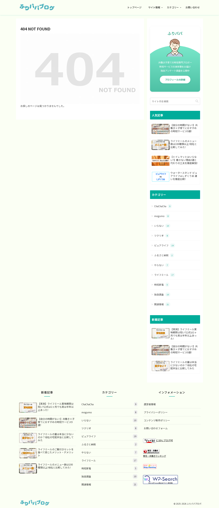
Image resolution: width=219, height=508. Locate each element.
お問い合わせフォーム (156, 428)
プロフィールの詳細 (175, 79)
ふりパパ (175, 33)
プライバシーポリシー (156, 412)
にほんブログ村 (164, 440)
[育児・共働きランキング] (151, 451)
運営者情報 (150, 404)
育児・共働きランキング (154, 455)
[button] (197, 101)
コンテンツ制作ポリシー (157, 420)
